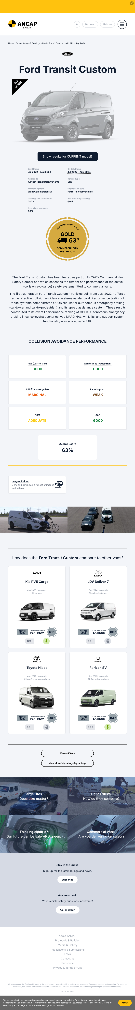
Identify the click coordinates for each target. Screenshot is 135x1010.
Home (11, 43)
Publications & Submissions (67, 949)
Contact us (67, 958)
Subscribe (67, 963)
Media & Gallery (67, 945)
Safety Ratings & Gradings (28, 43)
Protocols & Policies (67, 940)
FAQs (67, 954)
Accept (125, 1002)
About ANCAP (67, 935)
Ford (44, 43)
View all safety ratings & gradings (67, 763)
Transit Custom (56, 43)
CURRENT (74, 156)
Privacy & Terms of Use (67, 967)
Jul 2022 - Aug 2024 (75, 43)
